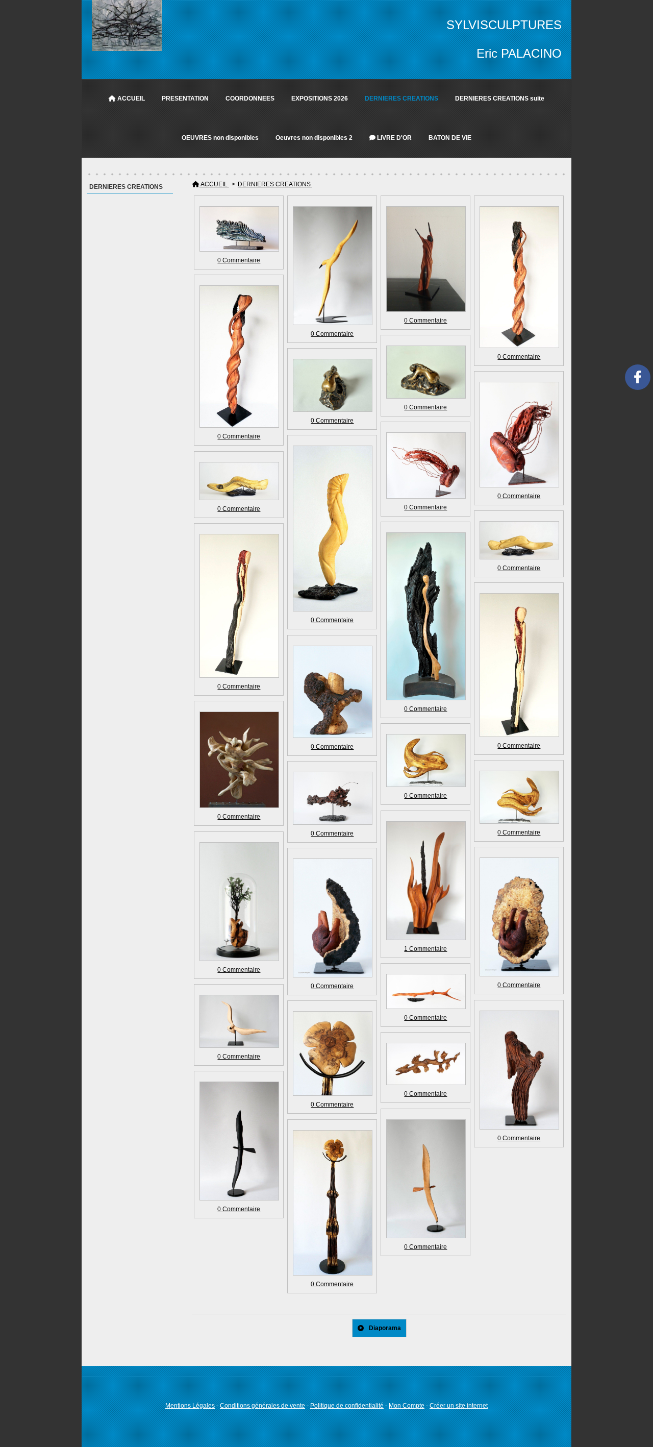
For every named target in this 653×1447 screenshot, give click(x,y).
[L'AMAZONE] (519, 665)
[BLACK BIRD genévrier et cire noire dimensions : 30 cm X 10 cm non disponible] (238, 1141)
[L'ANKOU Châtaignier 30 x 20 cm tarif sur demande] (519, 1070)
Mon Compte (406, 1405)
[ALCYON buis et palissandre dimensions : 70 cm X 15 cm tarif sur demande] (332, 265)
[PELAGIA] (425, 465)
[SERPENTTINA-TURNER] (238, 356)
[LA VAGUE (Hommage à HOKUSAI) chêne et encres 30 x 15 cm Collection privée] (238, 229)
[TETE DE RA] (332, 1053)
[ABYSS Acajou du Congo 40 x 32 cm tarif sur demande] (332, 798)
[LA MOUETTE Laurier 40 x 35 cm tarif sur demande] (238, 1021)
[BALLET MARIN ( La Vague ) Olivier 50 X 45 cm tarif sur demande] (519, 797)
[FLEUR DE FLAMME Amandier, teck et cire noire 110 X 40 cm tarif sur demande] (425, 880)
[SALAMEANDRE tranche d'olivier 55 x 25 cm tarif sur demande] (425, 1064)
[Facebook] (637, 377)
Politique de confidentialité (347, 1405)
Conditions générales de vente (262, 1405)
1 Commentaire (425, 948)
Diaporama (385, 1328)
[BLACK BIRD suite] (425, 1178)
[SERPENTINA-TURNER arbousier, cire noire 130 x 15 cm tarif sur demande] (519, 277)
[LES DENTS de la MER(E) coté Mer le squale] (238, 481)
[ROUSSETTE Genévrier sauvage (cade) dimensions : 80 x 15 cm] (425, 991)
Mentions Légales (190, 1405)
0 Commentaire (238, 260)
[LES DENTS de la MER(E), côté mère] (519, 540)
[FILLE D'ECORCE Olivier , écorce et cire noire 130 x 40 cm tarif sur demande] (425, 616)
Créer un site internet (459, 1405)
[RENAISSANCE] (332, 385)
